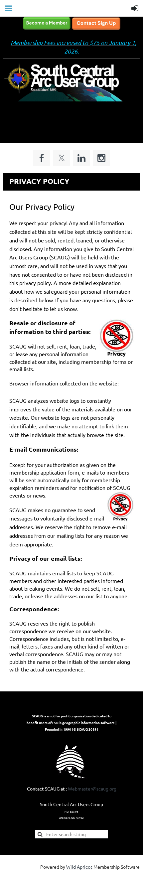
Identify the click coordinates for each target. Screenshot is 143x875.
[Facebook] (41, 158)
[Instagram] (101, 158)
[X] (61, 158)
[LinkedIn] (81, 158)
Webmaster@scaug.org (92, 789)
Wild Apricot (79, 867)
